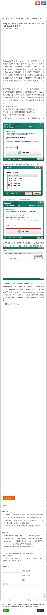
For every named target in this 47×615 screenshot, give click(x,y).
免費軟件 (17, 18)
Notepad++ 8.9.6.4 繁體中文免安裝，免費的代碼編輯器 (23, 526)
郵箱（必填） (26, 575)
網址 (23, 580)
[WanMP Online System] (14, 12)
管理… (40, 610)
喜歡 (10, 498)
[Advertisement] (23, 44)
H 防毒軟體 (26, 18)
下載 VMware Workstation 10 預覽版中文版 (18, 546)
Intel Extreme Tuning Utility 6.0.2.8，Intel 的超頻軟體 (22, 535)
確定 (5, 610)
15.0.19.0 (15, 304)
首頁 (11, 18)
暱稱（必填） (26, 571)
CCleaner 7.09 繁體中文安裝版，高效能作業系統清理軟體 (23, 515)
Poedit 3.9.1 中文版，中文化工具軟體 (16, 523)
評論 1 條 (21, 28)
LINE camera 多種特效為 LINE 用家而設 (17, 544)
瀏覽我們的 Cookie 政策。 (32, 606)
